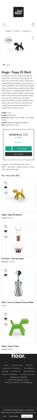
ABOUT (6, 365)
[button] (33, 37)
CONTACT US (16, 371)
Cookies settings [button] (13, 416)
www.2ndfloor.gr (26, 382)
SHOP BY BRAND (17, 365)
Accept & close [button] (27, 416)
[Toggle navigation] (4, 24)
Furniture (31, 167)
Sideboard (9, 169)
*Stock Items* (11, 167)
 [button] (5, 182)
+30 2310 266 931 (12, 382)
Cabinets (19, 167)
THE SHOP (29, 365)
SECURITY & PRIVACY (28, 374)
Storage (15, 169)
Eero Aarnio (12, 115)
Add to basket (22, 149)
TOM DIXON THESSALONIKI (12, 368)
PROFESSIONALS (29, 371)
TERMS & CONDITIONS (10, 374)
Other (3, 169)
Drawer (25, 167)
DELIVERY (5, 371)
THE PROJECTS (29, 368)
